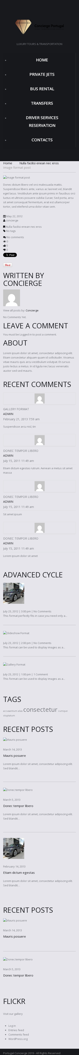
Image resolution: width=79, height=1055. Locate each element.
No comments (15, 237)
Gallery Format (16, 409)
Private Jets (42, 74)
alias (20, 710)
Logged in (26, 334)
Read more (5, 775)
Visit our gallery (13, 1014)
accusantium (10, 710)
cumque (63, 710)
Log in (12, 1026)
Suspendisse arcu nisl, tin (19, 426)
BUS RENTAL (42, 88)
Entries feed (16, 1030)
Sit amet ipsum (12, 514)
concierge (12, 220)
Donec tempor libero (20, 451)
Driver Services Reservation (42, 121)
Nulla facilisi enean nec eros (39, 163)
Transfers (42, 103)
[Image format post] (16, 177)
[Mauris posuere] (15, 739)
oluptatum (9, 715)
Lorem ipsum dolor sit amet (20, 556)
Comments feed (18, 1034)
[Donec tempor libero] (18, 790)
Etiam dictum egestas (19, 872)
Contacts (42, 140)
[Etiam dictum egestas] (13, 848)
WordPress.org (18, 1039)
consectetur (40, 709)
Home (42, 60)
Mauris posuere (14, 755)
